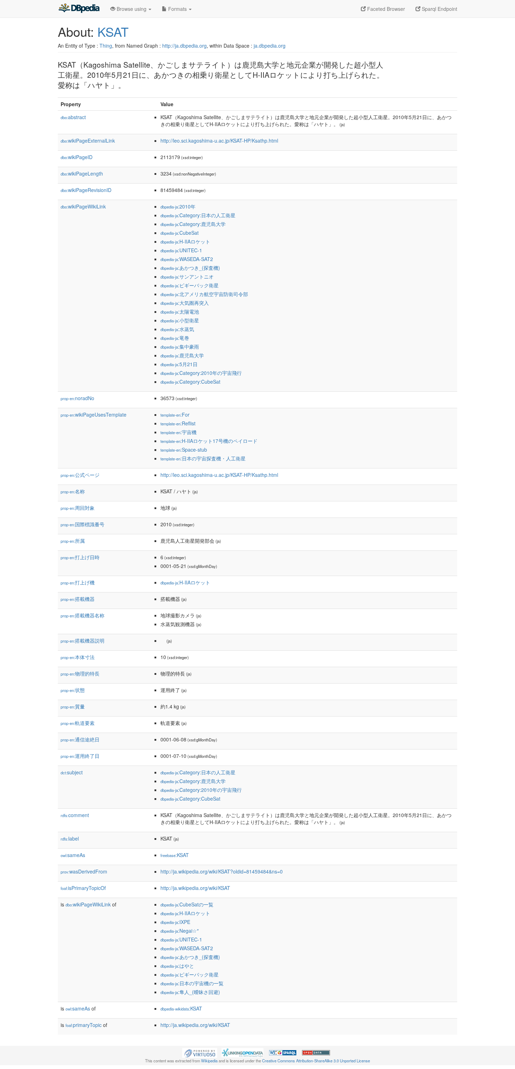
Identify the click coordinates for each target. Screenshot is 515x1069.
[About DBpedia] (79, 9)
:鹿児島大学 (182, 355)
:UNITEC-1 (181, 250)
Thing (105, 45)
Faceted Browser (385, 8)
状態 (73, 689)
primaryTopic (84, 1024)
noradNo (77, 398)
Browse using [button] (131, 8)
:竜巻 (174, 337)
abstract (73, 117)
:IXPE (175, 921)
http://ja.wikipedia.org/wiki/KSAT (195, 887)
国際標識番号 (82, 524)
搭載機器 (78, 598)
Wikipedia (209, 1060)
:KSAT (174, 854)
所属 (73, 540)
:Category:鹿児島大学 (193, 223)
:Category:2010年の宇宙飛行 (201, 372)
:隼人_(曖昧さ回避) (190, 991)
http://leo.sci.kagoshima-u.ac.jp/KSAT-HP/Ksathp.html (219, 140)
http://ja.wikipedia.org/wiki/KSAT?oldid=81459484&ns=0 (221, 871)
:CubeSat (179, 232)
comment (75, 814)
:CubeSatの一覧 (186, 904)
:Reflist (177, 423)
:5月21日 (179, 364)
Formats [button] (177, 8)
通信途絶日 (80, 739)
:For (175, 414)
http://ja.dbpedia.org (184, 45)
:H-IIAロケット (185, 241)
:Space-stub (183, 449)
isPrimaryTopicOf (83, 887)
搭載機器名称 (82, 615)
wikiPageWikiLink (83, 206)
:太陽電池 (179, 311)
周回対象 (78, 507)
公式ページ (80, 474)
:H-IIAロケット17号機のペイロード (209, 440)
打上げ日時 (80, 557)
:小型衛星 (179, 320)
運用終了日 (80, 755)
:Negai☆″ (179, 930)
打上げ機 (78, 582)
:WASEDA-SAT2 (186, 258)
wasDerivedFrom (84, 871)
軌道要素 (78, 722)
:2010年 (177, 206)
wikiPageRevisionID (86, 189)
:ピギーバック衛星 (189, 285)
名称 (73, 491)
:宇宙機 (178, 432)
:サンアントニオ (187, 276)
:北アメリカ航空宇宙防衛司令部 (204, 293)
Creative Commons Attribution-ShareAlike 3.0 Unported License (316, 1060)
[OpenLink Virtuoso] (199, 1052)
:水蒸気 (177, 329)
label (70, 838)
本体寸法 (78, 656)
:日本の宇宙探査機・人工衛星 (203, 458)
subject (72, 772)
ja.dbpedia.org (270, 45)
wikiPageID (76, 156)
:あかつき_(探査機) (190, 267)
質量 (73, 706)
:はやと (177, 965)
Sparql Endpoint (438, 8)
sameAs (73, 854)
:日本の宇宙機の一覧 (192, 983)
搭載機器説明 (82, 640)
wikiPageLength (82, 173)
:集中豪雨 (179, 346)
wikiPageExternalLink (88, 140)
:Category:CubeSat (190, 381)
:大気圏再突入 (184, 302)
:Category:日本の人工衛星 (197, 215)
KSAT (113, 31)
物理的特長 (80, 673)
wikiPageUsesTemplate (93, 414)
